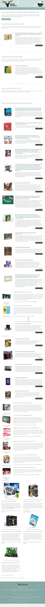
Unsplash (11, 575)
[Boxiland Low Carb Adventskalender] (7, 342)
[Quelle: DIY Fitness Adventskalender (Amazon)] (12, 490)
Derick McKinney (6, 575)
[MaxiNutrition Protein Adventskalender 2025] (7, 263)
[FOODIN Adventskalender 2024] (7, 381)
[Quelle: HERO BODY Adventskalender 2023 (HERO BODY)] (7, 446)
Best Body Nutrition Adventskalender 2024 (23, 364)
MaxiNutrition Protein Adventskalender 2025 (24, 260)
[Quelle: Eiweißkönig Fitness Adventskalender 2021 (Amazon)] (12, 521)
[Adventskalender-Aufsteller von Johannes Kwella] (7, 355)
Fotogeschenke (35, 589)
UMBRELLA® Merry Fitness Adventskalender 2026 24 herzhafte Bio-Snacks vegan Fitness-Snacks (28, 123)
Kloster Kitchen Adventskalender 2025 (22, 182)
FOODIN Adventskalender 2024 (21, 377)
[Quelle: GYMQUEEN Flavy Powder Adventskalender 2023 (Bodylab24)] (7, 432)
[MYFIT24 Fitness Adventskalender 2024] (7, 327)
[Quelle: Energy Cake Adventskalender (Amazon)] (33, 521)
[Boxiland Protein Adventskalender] (7, 394)
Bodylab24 (39, 436)
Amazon (3, 511)
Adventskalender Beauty (16, 590)
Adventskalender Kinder (28, 589)
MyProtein (35, 301)
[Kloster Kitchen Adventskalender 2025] (7, 186)
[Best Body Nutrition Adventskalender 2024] (7, 368)
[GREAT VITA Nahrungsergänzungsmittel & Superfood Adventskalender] (7, 236)
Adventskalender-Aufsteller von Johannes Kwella (25, 351)
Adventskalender (40, 589)
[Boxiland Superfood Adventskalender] (7, 251)
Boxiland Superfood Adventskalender (22, 247)
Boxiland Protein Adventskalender (22, 390)
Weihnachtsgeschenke (23, 590)
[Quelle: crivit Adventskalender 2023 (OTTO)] (7, 420)
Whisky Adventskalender (31, 590)
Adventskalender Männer (13, 589)
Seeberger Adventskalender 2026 (21, 65)
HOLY (33, 316)
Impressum (30, 594)
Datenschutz (15, 594)
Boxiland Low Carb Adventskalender (22, 338)
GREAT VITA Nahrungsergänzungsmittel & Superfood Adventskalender (25, 233)
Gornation (38, 464)
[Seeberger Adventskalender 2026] (7, 69)
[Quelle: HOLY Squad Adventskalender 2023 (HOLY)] (7, 407)
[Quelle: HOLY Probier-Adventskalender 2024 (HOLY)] (7, 310)
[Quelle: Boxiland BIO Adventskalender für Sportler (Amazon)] (33, 490)
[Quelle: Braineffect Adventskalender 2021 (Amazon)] (12, 552)
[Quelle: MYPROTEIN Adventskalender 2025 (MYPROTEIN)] (7, 296)
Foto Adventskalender (5, 589)
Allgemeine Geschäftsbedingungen (23, 594)
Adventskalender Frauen (20, 589)
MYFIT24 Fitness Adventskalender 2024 (22, 323)
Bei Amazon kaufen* (39, 45)
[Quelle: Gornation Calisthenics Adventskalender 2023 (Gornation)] (7, 459)
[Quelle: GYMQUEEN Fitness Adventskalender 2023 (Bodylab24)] (7, 472)
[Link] (10, 3)
